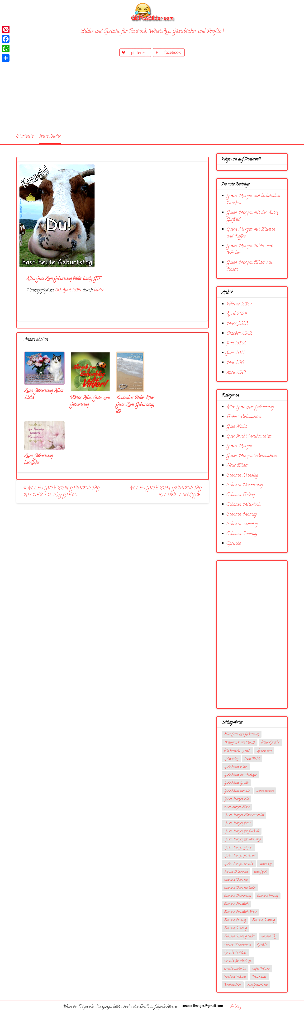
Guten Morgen (239, 446)
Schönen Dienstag (242, 475)
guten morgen (265, 791)
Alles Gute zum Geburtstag (250, 407)
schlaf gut (260, 871)
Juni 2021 (235, 353)
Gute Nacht (237, 426)
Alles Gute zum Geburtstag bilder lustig (165, 492)
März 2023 (237, 323)
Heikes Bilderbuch (236, 871)
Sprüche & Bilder (235, 952)
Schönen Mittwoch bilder (240, 912)
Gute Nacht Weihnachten (249, 436)
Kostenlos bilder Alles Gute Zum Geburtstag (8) (135, 405)
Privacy (235, 1007)
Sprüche (234, 543)
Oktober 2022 (239, 333)
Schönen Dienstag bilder (240, 888)
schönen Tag (268, 936)
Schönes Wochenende (237, 944)
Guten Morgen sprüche (238, 863)
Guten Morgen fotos (237, 823)
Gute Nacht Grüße (236, 783)
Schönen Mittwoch (243, 504)
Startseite (24, 136)
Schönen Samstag (242, 524)
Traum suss (259, 977)
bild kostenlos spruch (237, 750)
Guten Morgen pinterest (239, 855)
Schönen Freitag (241, 495)
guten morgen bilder (236, 807)
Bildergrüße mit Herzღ (239, 742)
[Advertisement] (152, 93)
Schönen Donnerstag (245, 485)
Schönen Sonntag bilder (239, 936)
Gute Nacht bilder (235, 766)
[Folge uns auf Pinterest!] (136, 56)
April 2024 (237, 314)
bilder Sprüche (270, 742)
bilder (99, 290)
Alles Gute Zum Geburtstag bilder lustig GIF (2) (62, 492)
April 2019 (236, 372)
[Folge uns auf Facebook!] (169, 56)
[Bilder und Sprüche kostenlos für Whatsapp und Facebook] (152, 12)
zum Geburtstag (257, 985)
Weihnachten (232, 985)
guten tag (266, 863)
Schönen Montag (242, 514)
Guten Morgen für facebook (241, 831)
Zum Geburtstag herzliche (38, 459)
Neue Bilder (50, 136)
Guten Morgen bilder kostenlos (244, 815)
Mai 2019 (235, 362)
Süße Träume (261, 968)
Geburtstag (231, 758)
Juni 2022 (236, 343)
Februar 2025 (239, 304)
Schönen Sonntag (242, 534)
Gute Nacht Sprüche (237, 791)
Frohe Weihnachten (244, 417)
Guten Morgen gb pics (238, 847)
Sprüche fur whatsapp (238, 960)
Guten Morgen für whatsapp (242, 839)
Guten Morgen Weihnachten (252, 456)
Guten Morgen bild (236, 799)
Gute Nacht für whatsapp (240, 774)
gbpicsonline (264, 750)
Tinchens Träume (235, 977)
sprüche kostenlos (235, 968)
